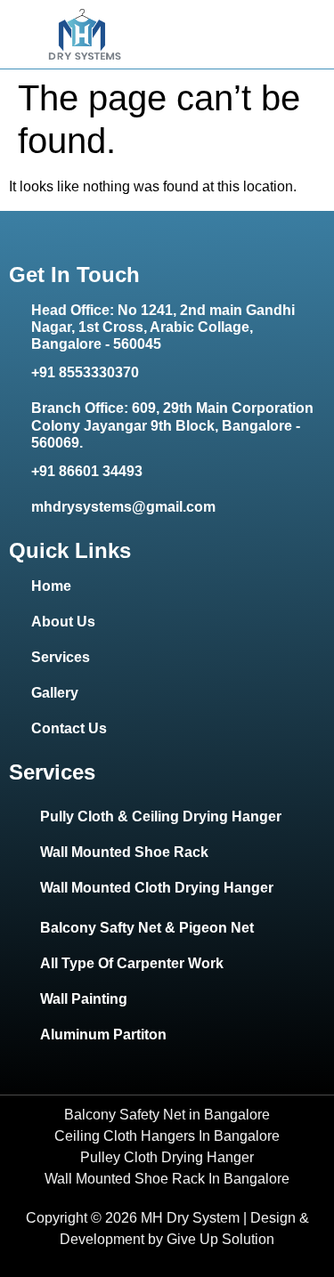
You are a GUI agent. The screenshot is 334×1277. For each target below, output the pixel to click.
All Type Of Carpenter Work (132, 963)
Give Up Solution (220, 1239)
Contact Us (69, 728)
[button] (318, 34)
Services (60, 657)
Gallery (54, 692)
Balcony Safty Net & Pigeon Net (147, 927)
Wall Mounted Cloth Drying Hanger (156, 887)
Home (51, 586)
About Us (63, 621)
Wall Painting (83, 998)
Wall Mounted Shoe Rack (124, 852)
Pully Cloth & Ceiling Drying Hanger (160, 816)
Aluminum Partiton (103, 1034)
